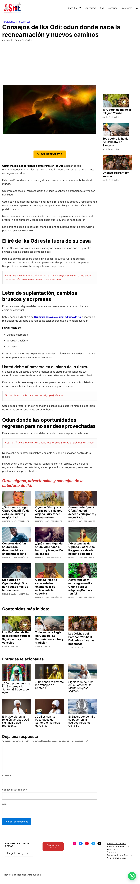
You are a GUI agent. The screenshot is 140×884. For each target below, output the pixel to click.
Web (4, 804)
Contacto (111, 852)
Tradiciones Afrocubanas (16, 22)
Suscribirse (126, 8)
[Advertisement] (70, 64)
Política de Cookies (116, 843)
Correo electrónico (14, 790)
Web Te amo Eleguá (117, 858)
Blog (102, 8)
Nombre (7, 775)
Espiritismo (90, 8)
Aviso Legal (112, 849)
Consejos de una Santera (119, 855)
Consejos (112, 8)
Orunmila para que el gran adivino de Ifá (57, 317)
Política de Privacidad (118, 846)
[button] (132, 876)
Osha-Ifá (72, 8)
